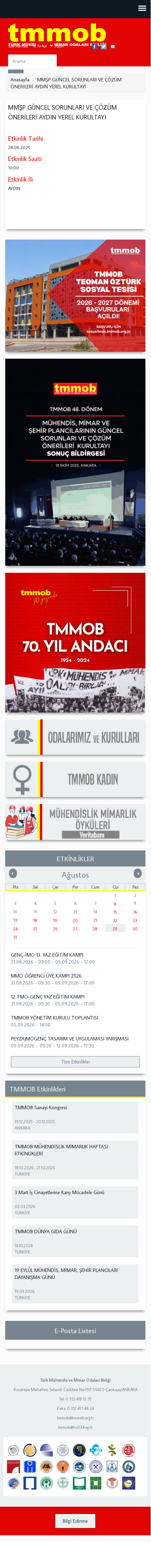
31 (15, 937)
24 (15, 928)
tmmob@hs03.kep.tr (75, 1427)
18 (35, 920)
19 (55, 920)
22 (115, 920)
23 (135, 920)
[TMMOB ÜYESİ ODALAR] (75, 737)
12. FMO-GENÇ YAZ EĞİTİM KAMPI (47, 997)
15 (115, 912)
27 (75, 928)
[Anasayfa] (57, 35)
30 (135, 928)
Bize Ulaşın (55, 46)
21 (95, 920)
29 (115, 928)
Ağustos (75, 874)
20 (75, 920)
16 (135, 912)
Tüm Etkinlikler (75, 1062)
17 (15, 920)
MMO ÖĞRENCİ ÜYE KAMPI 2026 (46, 976)
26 (55, 928)
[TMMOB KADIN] (75, 779)
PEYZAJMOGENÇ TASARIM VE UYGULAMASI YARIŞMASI (70, 1039)
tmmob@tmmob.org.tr (75, 1417)
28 (95, 928)
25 (35, 928)
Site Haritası (18, 46)
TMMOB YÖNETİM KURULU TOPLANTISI (54, 1018)
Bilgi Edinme (75, 1521)
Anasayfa (20, 79)
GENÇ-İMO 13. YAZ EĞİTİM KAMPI (47, 955)
